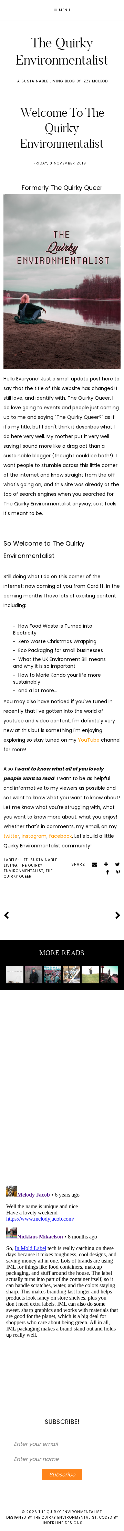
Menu (64, 10)
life (24, 859)
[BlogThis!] (103, 864)
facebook (60, 836)
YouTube (89, 739)
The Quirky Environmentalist (62, 51)
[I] (33, 974)
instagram (34, 836)
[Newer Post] (6, 915)
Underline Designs (62, 1523)
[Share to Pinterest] (115, 872)
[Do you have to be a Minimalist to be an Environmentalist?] (14, 974)
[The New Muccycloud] (90, 974)
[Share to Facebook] (105, 872)
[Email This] (92, 864)
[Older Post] (118, 915)
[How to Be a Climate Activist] (52, 974)
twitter (11, 836)
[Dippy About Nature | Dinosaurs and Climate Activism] (71, 974)
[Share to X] (115, 864)
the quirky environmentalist (23, 868)
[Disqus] (62, 1090)
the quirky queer (28, 873)
